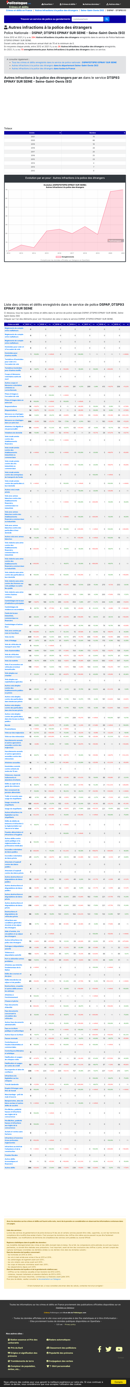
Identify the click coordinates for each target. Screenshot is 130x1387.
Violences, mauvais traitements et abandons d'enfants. (13, 777)
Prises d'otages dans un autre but (14, 401)
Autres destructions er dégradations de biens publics (14, 879)
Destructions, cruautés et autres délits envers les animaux (14, 988)
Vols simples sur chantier (11, 674)
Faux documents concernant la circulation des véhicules (11, 1014)
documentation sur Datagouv (49, 1279)
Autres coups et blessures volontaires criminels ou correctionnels (13, 386)
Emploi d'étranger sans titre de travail (14, 1089)
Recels (7, 725)
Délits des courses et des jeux (13, 975)
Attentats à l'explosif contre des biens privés (14, 872)
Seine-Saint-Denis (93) (92, 10)
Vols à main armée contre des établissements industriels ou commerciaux (12, 452)
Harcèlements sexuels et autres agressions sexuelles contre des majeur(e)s (14, 744)
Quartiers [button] (48, 4)
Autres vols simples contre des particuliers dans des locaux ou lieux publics (14, 717)
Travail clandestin (12, 1084)
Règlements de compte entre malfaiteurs (14, 335)
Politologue (77, 1313)
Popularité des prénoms (61, 1353)
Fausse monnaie (11, 1038)
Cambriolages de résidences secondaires (14, 608)
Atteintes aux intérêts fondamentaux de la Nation (13, 967)
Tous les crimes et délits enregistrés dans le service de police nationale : (64, 62)
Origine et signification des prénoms (22, 1354)
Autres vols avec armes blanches (14, 538)
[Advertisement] (65, 105)
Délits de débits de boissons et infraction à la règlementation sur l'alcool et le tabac (14, 824)
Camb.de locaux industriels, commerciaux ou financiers (11, 617)
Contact (121, 1358)
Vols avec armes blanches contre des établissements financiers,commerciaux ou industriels (14, 517)
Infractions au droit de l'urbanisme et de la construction (13, 1149)
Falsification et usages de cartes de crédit (13, 1064)
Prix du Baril (16, 1348)
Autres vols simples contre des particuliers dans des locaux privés (14, 707)
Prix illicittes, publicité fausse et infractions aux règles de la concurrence (13, 1124)
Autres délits (10, 1168)
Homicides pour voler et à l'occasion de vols (14, 348)
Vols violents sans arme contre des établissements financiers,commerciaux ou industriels (14, 563)
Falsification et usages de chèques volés (13, 1058)
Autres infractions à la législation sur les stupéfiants (13, 814)
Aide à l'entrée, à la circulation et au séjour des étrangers (14, 933)
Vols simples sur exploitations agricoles (14, 680)
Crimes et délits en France (19, 10)
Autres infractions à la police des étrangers (56, 10)
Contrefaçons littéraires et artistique (14, 1052)
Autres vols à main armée (12, 491)
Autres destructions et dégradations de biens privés (14, 905)
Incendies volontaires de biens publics (13, 851)
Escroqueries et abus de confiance (14, 1071)
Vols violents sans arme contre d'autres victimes (14, 594)
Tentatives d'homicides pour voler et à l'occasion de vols (14, 361)
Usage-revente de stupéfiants (12, 803)
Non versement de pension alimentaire (12, 791)
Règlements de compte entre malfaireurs (14, 329)
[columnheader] (33, 133)
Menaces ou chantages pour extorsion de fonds (14, 415)
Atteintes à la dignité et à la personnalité (14, 428)
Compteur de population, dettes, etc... (21, 1367)
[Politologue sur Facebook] (99, 1350)
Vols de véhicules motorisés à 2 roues (12, 655)
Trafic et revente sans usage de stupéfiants (13, 797)
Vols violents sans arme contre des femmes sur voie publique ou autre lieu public (14, 584)
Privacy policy (70, 1324)
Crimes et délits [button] (68, 4)
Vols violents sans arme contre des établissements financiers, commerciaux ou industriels (14, 549)
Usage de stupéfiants (13, 809)
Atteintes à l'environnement (11, 996)
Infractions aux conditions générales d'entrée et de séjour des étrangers (13, 924)
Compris (119, 1381)
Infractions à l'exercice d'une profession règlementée (14, 1140)
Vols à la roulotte (11, 661)
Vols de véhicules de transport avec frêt (13, 645)
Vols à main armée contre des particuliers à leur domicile (14, 483)
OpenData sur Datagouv (65, 1308)
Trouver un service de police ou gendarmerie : (46, 19)
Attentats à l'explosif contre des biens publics (13, 864)
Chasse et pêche (11, 1001)
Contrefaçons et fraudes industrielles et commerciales (14, 1044)
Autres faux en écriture (14, 1035)
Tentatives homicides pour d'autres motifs (13, 369)
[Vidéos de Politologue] (119, 1350)
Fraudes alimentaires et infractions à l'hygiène (14, 833)
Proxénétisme (10, 729)
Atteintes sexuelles (12, 763)
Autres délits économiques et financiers (11, 1161)
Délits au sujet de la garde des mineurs (12, 785)
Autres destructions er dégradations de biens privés (14, 896)
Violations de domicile (13, 433)
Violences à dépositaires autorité (13, 954)
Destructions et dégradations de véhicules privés (11, 914)
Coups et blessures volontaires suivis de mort (13, 376)
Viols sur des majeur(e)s (14, 733)
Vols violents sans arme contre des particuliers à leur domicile (14, 574)
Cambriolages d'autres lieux (14, 625)
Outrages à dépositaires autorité (14, 947)
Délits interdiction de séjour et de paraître (13, 981)
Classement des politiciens (62, 1348)
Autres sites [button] (114, 4)
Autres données (92, 4)
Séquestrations (11, 410)
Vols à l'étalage (11, 641)
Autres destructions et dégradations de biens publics (14, 888)
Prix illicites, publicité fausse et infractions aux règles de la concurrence (13, 1113)
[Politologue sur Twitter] (108, 1350)
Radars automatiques (59, 1339)
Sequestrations (11, 406)
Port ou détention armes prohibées (14, 960)
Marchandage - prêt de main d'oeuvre (14, 1096)
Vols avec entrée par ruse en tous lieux (13, 632)
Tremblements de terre (22, 1361)
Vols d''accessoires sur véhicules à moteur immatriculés (14, 667)
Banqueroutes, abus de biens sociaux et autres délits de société (14, 1103)
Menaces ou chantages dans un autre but (14, 421)
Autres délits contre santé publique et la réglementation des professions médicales (14, 842)
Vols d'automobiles (12, 651)
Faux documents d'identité (11, 1006)
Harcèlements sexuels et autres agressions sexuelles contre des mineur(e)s (14, 755)
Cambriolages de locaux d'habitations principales (14, 602)
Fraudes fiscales (11, 1155)
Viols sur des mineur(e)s (14, 736)
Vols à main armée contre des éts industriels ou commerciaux (12, 464)
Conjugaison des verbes (60, 1361)
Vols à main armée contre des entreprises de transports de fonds (14, 474)
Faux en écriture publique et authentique (14, 1029)
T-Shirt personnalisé (59, 1366)
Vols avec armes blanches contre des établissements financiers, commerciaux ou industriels (13, 502)
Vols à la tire (9, 637)
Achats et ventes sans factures (14, 1133)
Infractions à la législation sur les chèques (11, 1078)
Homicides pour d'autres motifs (11, 354)
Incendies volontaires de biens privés (13, 857)
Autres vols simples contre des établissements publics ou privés (14, 689)
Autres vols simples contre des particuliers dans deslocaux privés (14, 699)
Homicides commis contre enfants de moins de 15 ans (12, 768)
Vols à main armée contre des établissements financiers (12, 440)
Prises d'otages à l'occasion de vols (12, 395)
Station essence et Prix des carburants (22, 1341)
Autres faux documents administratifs (14, 1023)
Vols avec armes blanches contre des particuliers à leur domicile (13, 529)
